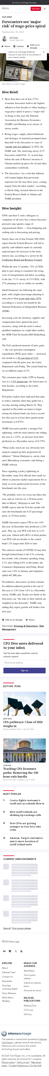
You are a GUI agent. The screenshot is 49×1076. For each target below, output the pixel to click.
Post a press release (21, 928)
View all (6, 928)
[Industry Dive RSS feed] (21, 951)
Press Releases (9, 993)
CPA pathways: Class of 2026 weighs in (23, 724)
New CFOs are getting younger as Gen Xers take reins (25, 826)
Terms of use (23, 1062)
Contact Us (7, 976)
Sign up (24, 670)
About (5, 968)
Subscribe (36, 9)
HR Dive (28, 1014)
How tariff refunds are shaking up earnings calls (25, 813)
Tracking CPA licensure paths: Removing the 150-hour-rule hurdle (21, 773)
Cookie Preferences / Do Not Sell (25, 1065)
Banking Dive (30, 1005)
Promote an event (32, 990)
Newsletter (7, 981)
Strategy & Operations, (26, 626)
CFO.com (28, 1010)
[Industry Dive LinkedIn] (4, 951)
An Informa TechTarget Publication (24, 3)
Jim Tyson (13, 37)
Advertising (29, 970)
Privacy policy (8, 1062)
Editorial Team (9, 972)
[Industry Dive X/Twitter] (16, 951)
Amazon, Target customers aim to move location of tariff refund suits (26, 841)
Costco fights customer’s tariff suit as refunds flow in (27, 802)
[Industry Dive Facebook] (10, 951)
